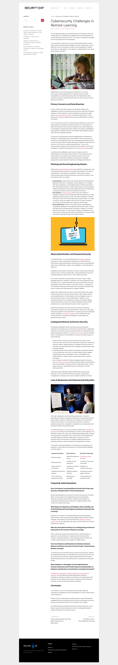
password (82, 259)
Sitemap (50, 652)
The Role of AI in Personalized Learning (87, 619)
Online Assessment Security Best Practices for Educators (61, 620)
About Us (50, 647)
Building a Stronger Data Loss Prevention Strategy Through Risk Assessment (32, 42)
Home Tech (89, 8)
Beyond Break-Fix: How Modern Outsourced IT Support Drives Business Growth (33, 48)
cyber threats (79, 333)
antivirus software (62, 362)
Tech (65, 8)
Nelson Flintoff (70, 28)
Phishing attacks (66, 192)
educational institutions (64, 115)
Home (52, 16)
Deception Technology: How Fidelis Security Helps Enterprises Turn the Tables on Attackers (32, 32)
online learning (81, 148)
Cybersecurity (55, 8)
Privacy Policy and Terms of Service (57, 650)
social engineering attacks (66, 169)
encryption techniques (68, 313)
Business (72, 8)
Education (80, 8)
